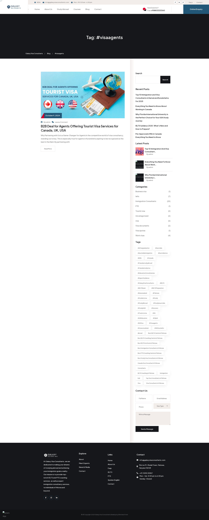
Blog (87, 9)
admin (48, 122)
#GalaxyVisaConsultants (146, 283)
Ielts (137, 196)
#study (155, 298)
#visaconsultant (143, 328)
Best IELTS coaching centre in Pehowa (150, 338)
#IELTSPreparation (157, 288)
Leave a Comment (61, 122)
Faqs (110, 468)
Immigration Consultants (146, 201)
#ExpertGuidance (143, 278)
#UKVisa (140, 323)
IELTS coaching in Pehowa (146, 373)
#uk (154, 313)
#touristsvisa (142, 313)
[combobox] (161, 406)
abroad (140, 333)
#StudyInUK (142, 308)
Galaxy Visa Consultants (103, 514)
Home (37, 9)
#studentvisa (142, 298)
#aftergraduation (143, 248)
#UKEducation (142, 318)
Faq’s (191, 2)
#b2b (140, 258)
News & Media (84, 467)
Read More (48, 149)
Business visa (141, 191)
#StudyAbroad (142, 303)
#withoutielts (159, 328)
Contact (199, 2)
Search (139, 73)
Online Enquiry (196, 9)
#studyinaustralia (159, 303)
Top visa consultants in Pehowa (156, 378)
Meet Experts (84, 463)
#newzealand (142, 293)
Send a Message (147, 429)
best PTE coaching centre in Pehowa (149, 353)
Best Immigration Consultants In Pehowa (151, 348)
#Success (154, 308)
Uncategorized (142, 216)
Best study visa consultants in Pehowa (150, 358)
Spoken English (114, 480)
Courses (77, 9)
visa (137, 221)
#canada (150, 258)
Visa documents (142, 226)
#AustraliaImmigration (145, 253)
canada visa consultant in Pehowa (149, 363)
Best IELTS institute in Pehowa (147, 343)
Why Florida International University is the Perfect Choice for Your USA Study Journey (152, 117)
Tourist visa (140, 211)
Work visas (140, 235)
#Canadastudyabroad (145, 263)
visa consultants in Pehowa (155, 383)
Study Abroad (63, 9)
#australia (158, 248)
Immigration (164, 373)
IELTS (110, 472)
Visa (139, 383)
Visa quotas (140, 230)
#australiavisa (163, 253)
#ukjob (155, 318)
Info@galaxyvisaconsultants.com (57, 2)
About (81, 459)
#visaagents (153, 323)
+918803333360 (156, 10)
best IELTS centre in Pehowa (157, 333)
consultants (142, 368)
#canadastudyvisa (144, 268)
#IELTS (162, 283)
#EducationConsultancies (146, 273)
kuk (139, 378)
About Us (48, 9)
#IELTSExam (142, 288)
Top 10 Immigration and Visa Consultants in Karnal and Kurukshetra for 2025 (152, 98)
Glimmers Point (123, 514)
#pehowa (156, 293)
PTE (137, 206)
